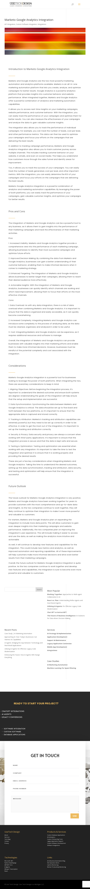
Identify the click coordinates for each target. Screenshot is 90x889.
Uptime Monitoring (52, 865)
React (6, 871)
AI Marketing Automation (57, 665)
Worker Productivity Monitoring (56, 867)
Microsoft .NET (8, 861)
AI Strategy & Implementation (59, 633)
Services (6, 837)
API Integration (9, 24)
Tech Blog (7, 839)
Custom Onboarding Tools (55, 839)
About (6, 835)
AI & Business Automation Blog (56, 861)
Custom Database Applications (56, 835)
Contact (6, 841)
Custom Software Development (56, 843)
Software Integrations (53, 845)
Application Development (57, 637)
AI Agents (7, 867)
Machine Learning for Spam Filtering (61, 668)
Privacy (6, 843)
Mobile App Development (57, 647)
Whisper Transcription (11, 869)
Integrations (42, 24)
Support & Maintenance (56, 640)
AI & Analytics (51, 837)
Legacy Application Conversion (59, 644)
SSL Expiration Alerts (53, 863)
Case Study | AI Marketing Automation (18, 633)
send (75, 816)
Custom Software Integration (26, 24)
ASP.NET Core (8, 865)
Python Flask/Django (10, 863)
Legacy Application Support (55, 841)
